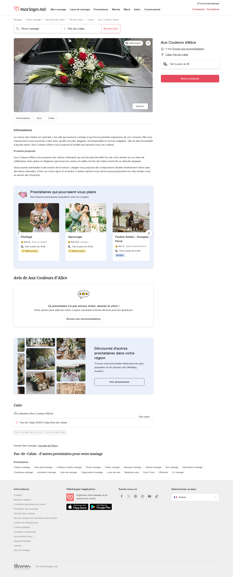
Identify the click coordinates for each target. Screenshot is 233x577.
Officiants (163, 472)
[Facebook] (121, 496)
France (182, 497)
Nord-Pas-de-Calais (55, 19)
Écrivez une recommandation (84, 319)
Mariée (116, 9)
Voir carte (144, 416)
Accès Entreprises (209, 3)
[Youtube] (149, 496)
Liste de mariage (68, 472)
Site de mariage (22, 550)
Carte (51, 118)
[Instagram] (142, 496)
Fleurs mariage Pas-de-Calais (28, 432)
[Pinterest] (135, 496)
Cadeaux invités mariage (69, 467)
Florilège (26, 237)
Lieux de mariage (80, 9)
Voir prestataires (119, 382)
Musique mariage (132, 467)
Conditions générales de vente (29, 504)
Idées (137, 9)
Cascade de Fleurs (48, 445)
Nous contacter (190, 78)
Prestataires (101, 9)
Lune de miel (113, 472)
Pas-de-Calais (76, 19)
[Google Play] (101, 509)
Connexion (198, 9)
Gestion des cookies (24, 513)
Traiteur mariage (22, 467)
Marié (127, 9)
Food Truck (148, 472)
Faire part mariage (43, 467)
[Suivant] (148, 233)
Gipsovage (75, 237)
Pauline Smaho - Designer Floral (132, 239)
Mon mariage (58, 9)
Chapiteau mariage (23, 472)
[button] (83, 305)
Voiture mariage (154, 467)
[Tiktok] (156, 496)
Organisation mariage (92, 472)
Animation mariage (46, 472)
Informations (23, 118)
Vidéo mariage (112, 467)
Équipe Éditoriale (22, 541)
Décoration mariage (193, 467)
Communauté (152, 9)
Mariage (18, 19)
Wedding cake (132, 472)
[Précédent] (18, 233)
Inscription (213, 9)
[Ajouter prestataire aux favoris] (148, 43)
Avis (39, 118)
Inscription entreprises (25, 531)
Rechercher (111, 28)
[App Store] (77, 509)
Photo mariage (93, 467)
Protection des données (26, 509)
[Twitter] (128, 496)
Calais (90, 19)
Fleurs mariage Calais (55, 432)
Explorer (140, 106)
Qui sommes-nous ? (24, 536)
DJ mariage (178, 472)
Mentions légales (22, 499)
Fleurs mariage (34, 19)
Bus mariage (172, 467)
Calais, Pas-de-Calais (176, 54)
